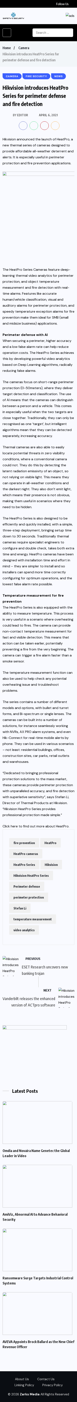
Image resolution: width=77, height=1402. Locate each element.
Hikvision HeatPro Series (31, 875)
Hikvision (51, 865)
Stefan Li (19, 908)
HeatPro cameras (25, 854)
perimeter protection (28, 897)
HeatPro (62, 826)
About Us (22, 1379)
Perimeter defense (26, 886)
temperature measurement (32, 919)
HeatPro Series (24, 865)
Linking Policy (24, 1385)
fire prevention (24, 843)
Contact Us (46, 1379)
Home (7, 48)
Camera (23, 48)
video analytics (24, 930)
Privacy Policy (52, 1385)
